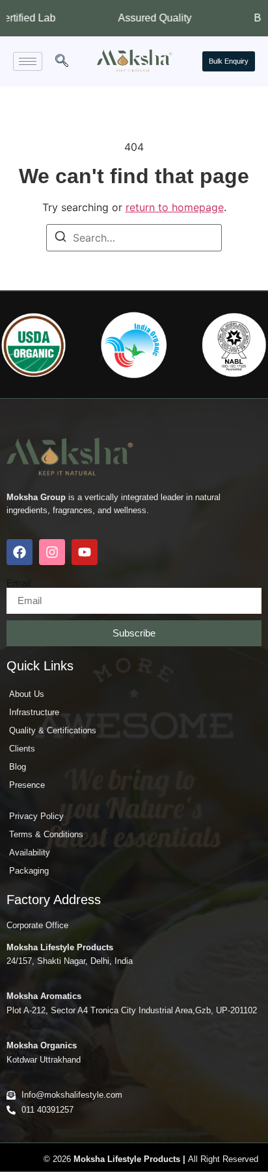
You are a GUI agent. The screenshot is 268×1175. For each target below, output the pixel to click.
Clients (22, 748)
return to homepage (175, 207)
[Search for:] (134, 237)
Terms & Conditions (46, 834)
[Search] (60, 238)
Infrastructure (34, 712)
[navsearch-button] (61, 61)
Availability (29, 852)
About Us (26, 694)
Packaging (29, 871)
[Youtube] (85, 552)
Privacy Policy (36, 816)
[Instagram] (52, 552)
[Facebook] (20, 552)
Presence (27, 785)
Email (19, 583)
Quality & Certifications (52, 730)
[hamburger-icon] (27, 61)
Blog (17, 767)
